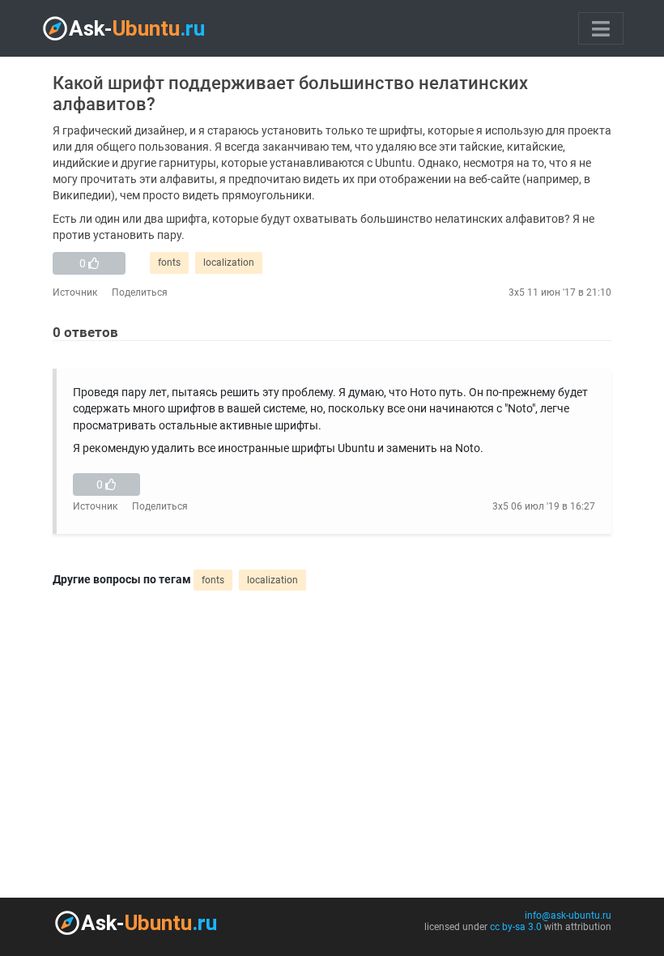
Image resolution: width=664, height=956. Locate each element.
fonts (169, 262)
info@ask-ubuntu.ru (568, 915)
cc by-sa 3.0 (516, 927)
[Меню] (601, 28)
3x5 (517, 292)
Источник (75, 292)
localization (228, 262)
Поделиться (140, 292)
